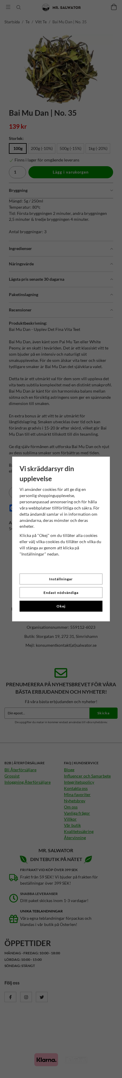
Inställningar (61, 579)
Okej (61, 606)
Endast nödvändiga (61, 592)
